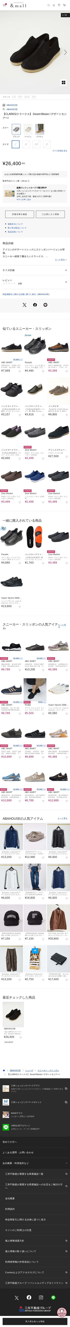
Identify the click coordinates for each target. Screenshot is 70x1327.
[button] (35, 52)
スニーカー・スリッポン (48, 1070)
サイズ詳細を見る (59, 151)
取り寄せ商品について (17, 228)
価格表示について (15, 224)
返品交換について (15, 232)
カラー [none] (5, 128)
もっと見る (60, 260)
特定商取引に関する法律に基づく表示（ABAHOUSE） (27, 294)
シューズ (29, 1070)
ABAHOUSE (12, 105)
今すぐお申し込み (24, 199)
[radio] (16, 131)
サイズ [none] (5, 144)
